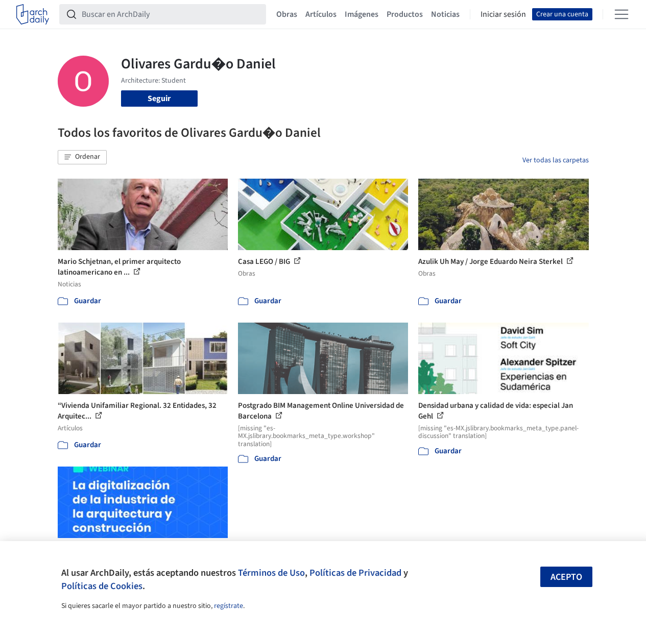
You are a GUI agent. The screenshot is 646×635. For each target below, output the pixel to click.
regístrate (228, 606)
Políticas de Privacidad (355, 572)
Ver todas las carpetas (555, 160)
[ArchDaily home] (32, 14)
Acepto (566, 577)
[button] (82, 157)
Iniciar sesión (503, 14)
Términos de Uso (271, 572)
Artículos (321, 14)
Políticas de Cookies (101, 586)
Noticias (445, 14)
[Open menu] (621, 14)
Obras (286, 14)
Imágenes (361, 14)
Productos (405, 14)
